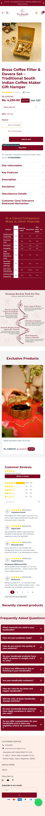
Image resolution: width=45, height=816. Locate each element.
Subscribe (19, 795)
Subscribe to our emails (12, 785)
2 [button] (17, 592)
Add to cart (26, 139)
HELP (4, 770)
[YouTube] (8, 780)
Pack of (5, 120)
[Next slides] (39, 409)
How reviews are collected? (16, 596)
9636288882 (9, 745)
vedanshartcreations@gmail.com (15, 748)
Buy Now (14, 147)
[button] (7, 92)
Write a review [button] (22, 476)
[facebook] (12, 780)
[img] (16, 510)
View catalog (3, 13)
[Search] (7, 12)
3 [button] (22, 592)
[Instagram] (2, 780)
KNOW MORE (8, 765)
